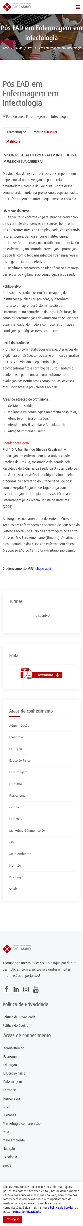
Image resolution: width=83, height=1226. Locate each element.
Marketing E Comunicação (27, 830)
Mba (12, 842)
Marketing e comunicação (22, 1124)
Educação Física (19, 760)
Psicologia (16, 877)
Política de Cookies (62, 1207)
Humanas (15, 819)
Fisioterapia (17, 795)
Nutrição (15, 865)
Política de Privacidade (19, 1017)
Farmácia (15, 784)
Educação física (14, 1073)
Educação (15, 749)
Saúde (18, 48)
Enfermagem (18, 772)
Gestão (14, 807)
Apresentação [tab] (16, 132)
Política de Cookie (15, 1026)
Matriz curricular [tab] (45, 132)
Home (5, 48)
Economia (16, 737)
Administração (19, 725)
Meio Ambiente (20, 854)
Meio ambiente (14, 1140)
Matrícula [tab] (13, 142)
